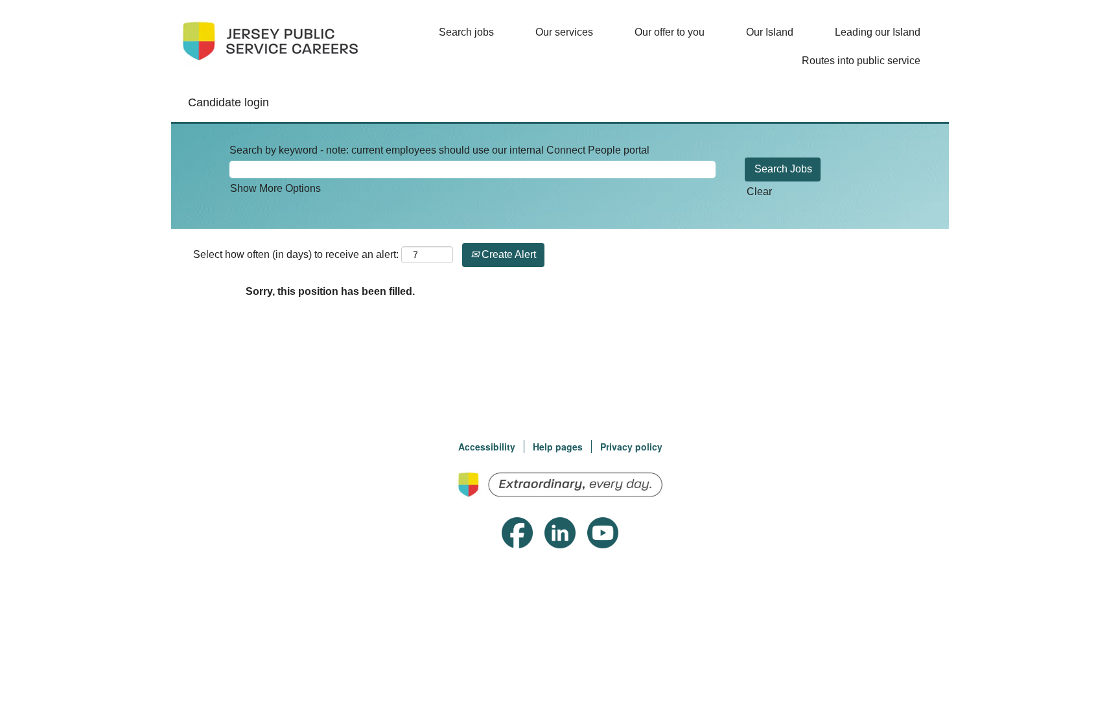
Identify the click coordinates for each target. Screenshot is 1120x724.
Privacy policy (631, 446)
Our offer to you (670, 32)
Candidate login (228, 102)
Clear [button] (759, 191)
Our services (564, 32)
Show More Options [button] (275, 188)
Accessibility (486, 446)
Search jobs (466, 32)
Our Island (769, 32)
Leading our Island (877, 32)
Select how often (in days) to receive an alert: (296, 254)
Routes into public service (861, 60)
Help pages (558, 446)
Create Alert (507, 254)
